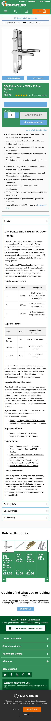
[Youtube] (17, 674)
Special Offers (10, 511)
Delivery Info (10, 504)
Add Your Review (40, 95)
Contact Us (25, 609)
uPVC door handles (25, 265)
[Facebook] (11, 674)
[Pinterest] (23, 674)
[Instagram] (29, 674)
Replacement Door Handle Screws (23, 433)
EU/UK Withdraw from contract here (27, 628)
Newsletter (32, 1)
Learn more (42, 703)
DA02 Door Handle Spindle (30, 558)
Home (4, 23)
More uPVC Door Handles (36, 130)
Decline (26, 714)
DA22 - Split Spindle (41, 557)
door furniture (16, 489)
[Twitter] (5, 674)
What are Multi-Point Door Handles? (24, 460)
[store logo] (13, 4)
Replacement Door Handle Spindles (24, 436)
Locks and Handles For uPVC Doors (24, 463)
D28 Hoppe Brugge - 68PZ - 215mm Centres (27, 421)
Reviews (9, 518)
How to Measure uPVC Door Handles (24, 446)
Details (7, 221)
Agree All (32, 709)
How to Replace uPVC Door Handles (24, 466)
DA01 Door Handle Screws (19, 557)
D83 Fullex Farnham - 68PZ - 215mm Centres (28, 424)
